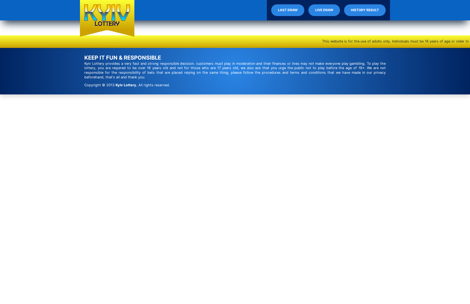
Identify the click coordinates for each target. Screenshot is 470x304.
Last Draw (288, 10)
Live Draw (324, 10)
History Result (365, 10)
